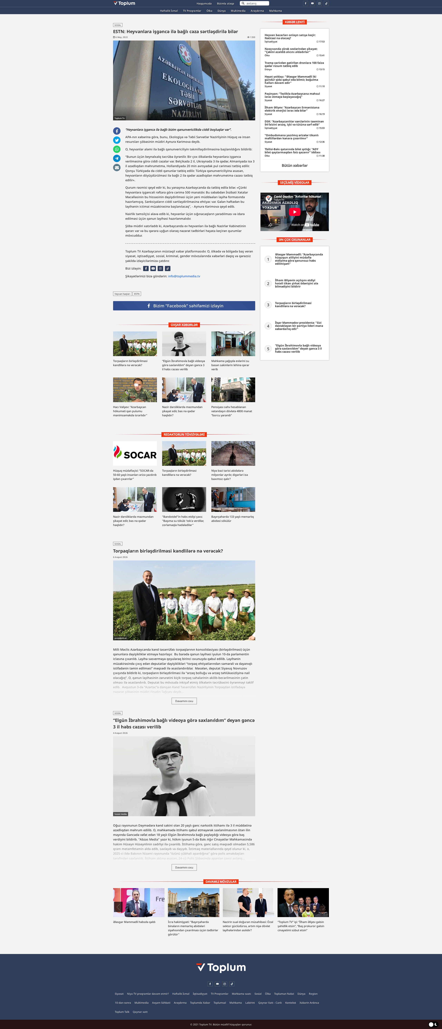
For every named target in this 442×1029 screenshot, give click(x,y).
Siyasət (119, 993)
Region (313, 993)
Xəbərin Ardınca (309, 1002)
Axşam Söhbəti (161, 1002)
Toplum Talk (122, 1011)
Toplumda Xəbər (200, 1002)
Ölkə (268, 993)
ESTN (137, 293)
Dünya (301, 993)
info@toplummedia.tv (184, 276)
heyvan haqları (122, 293)
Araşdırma (180, 1002)
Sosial (117, 25)
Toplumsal (220, 1002)
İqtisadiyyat (200, 993)
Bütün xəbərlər (295, 165)
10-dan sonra (123, 1002)
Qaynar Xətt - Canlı (270, 1002)
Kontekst (290, 1002)
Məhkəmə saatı (241, 993)
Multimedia (141, 1002)
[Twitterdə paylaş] (117, 140)
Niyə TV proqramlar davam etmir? (148, 993)
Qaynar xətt (140, 1011)
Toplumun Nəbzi (284, 993)
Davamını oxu (184, 701)
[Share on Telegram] (117, 159)
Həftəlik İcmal (180, 993)
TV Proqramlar (219, 993)
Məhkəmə (235, 1002)
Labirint (250, 1002)
